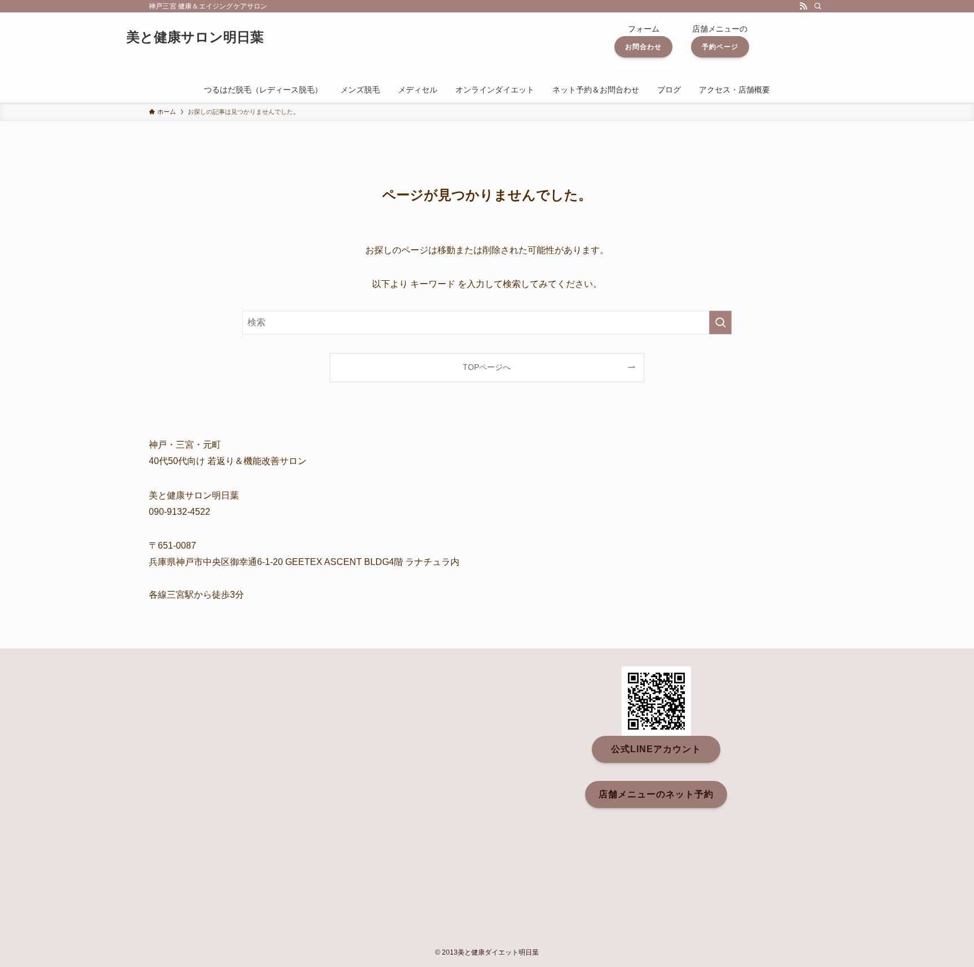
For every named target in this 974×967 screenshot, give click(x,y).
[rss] (803, 6)
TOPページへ (487, 367)
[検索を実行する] (720, 322)
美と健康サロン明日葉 (195, 37)
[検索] (818, 6)
